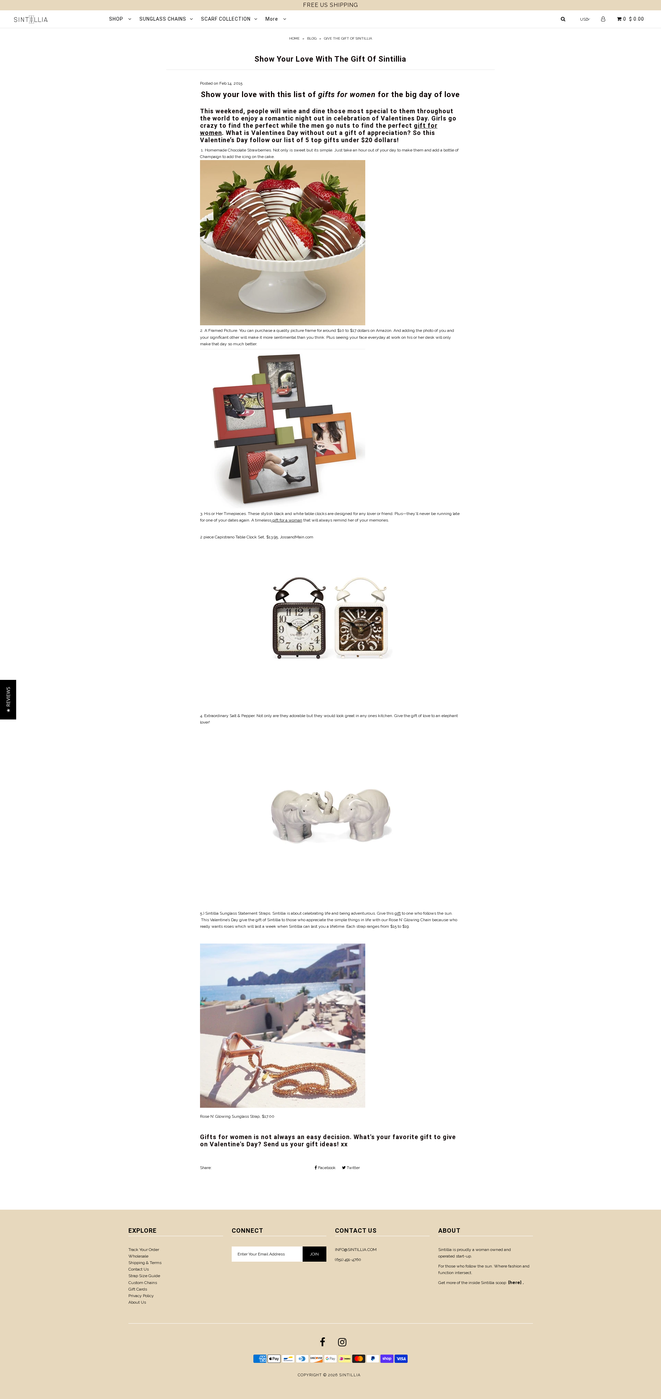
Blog (311, 38)
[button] (8, 699)
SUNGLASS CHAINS (162, 19)
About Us (137, 1302)
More (272, 19)
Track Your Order (143, 1249)
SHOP (117, 19)
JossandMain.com (296, 537)
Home (294, 38)
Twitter (353, 1167)
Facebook (326, 1167)
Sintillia (274, 919)
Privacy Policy (141, 1295)
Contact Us (138, 1269)
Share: (206, 1167)
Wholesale (138, 1256)
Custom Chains (142, 1282)
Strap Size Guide (144, 1275)
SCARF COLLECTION (226, 19)
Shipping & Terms (144, 1262)
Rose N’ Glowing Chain (410, 919)
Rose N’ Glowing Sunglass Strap (230, 1116)
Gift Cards (137, 1289)
